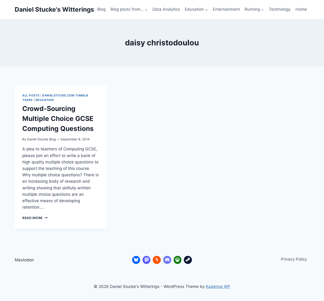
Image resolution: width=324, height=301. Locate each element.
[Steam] (188, 260)
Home (301, 9)
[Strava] (157, 260)
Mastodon (24, 260)
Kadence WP (218, 286)
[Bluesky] (136, 260)
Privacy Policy (294, 259)
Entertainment (226, 9)
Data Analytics (166, 9)
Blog (101, 9)
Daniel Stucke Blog (41, 139)
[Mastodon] (146, 260)
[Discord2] (167, 260)
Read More (35, 218)
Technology (280, 9)
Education (45, 100)
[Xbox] (177, 260)
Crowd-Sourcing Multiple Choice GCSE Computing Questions (58, 119)
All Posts (30, 95)
